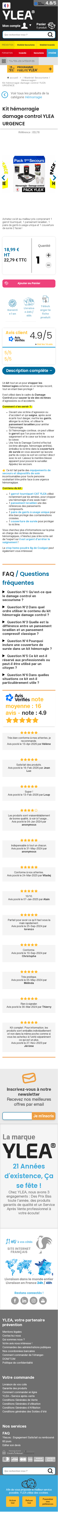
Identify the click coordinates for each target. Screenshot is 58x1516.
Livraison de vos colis (14, 1385)
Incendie (22, 53)
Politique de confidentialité (17, 1363)
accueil (14, 77)
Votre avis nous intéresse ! (17, 1344)
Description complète (27, 370)
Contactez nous (11, 1336)
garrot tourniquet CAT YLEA (29, 494)
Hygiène (52, 53)
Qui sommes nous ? (13, 1340)
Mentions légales (12, 1332)
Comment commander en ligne (19, 1392)
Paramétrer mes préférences (47, 1501)
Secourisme (39, 53)
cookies (43, 1493)
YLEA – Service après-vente (18, 1396)
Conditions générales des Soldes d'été (24, 1412)
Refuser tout (29, 1501)
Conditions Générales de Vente (20, 1400)
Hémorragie (33, 97)
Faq (6, 1433)
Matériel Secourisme (26, 45)
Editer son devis (11, 1445)
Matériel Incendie (47, 45)
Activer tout (12, 1501)
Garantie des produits (14, 1388)
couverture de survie (24, 521)
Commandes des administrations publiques (26, 1347)
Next (54, 178)
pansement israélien (24, 503)
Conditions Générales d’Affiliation (21, 1408)
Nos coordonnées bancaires (18, 1351)
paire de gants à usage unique (30, 512)
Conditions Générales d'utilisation (21, 1404)
